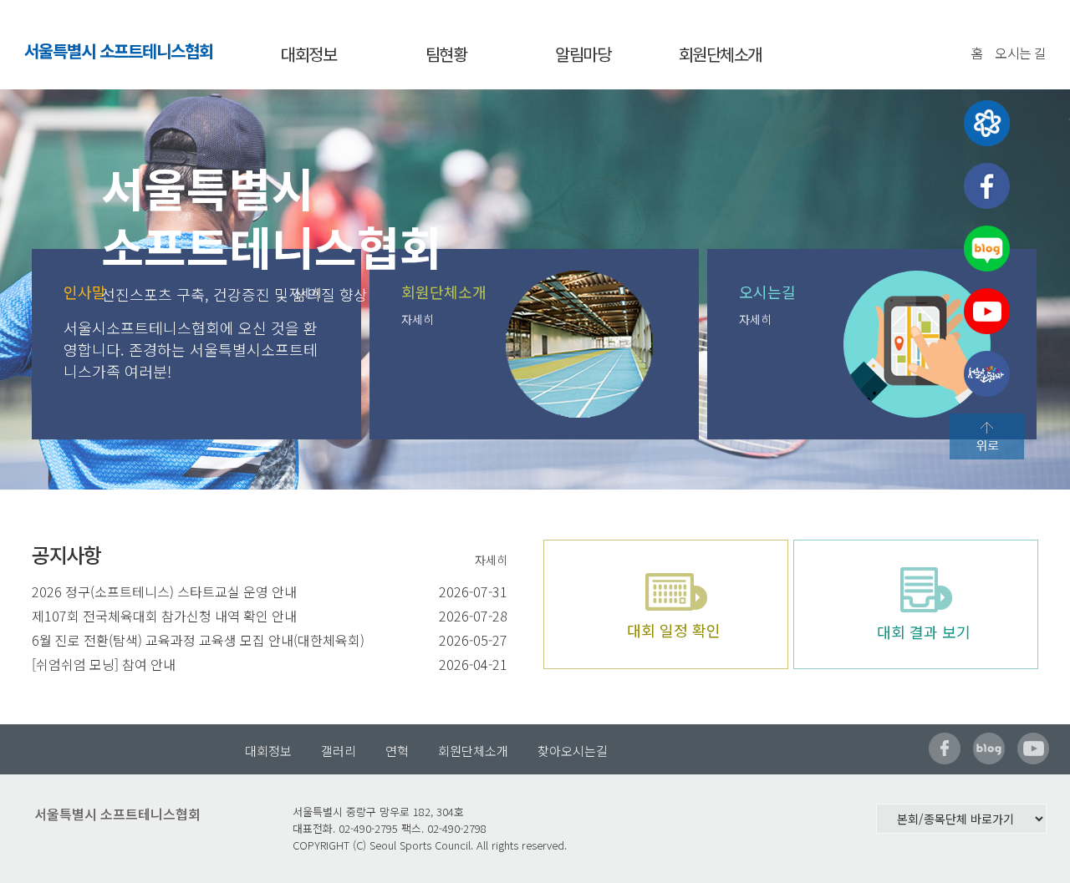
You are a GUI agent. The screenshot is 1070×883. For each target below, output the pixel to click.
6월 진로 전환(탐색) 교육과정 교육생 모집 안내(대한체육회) (198, 640)
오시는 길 (1021, 53)
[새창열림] (987, 123)
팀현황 (446, 54)
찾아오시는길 (573, 750)
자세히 (417, 319)
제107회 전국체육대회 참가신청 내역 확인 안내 (164, 616)
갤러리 (338, 750)
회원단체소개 (720, 54)
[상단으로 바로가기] (987, 436)
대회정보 (308, 54)
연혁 (397, 750)
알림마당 (582, 54)
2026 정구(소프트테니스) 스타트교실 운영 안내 (164, 591)
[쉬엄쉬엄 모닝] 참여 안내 (104, 664)
